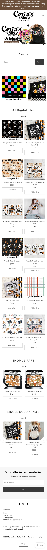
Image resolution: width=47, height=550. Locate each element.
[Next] (43, 386)
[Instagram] (23, 504)
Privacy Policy (7, 515)
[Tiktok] (27, 504)
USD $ (22, 544)
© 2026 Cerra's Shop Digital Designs (15, 537)
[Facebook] (19, 504)
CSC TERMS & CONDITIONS (12, 520)
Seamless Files (14, 95)
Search (5, 513)
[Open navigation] (4, 16)
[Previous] (3, 386)
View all (23, 116)
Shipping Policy (8, 517)
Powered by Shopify (35, 537)
